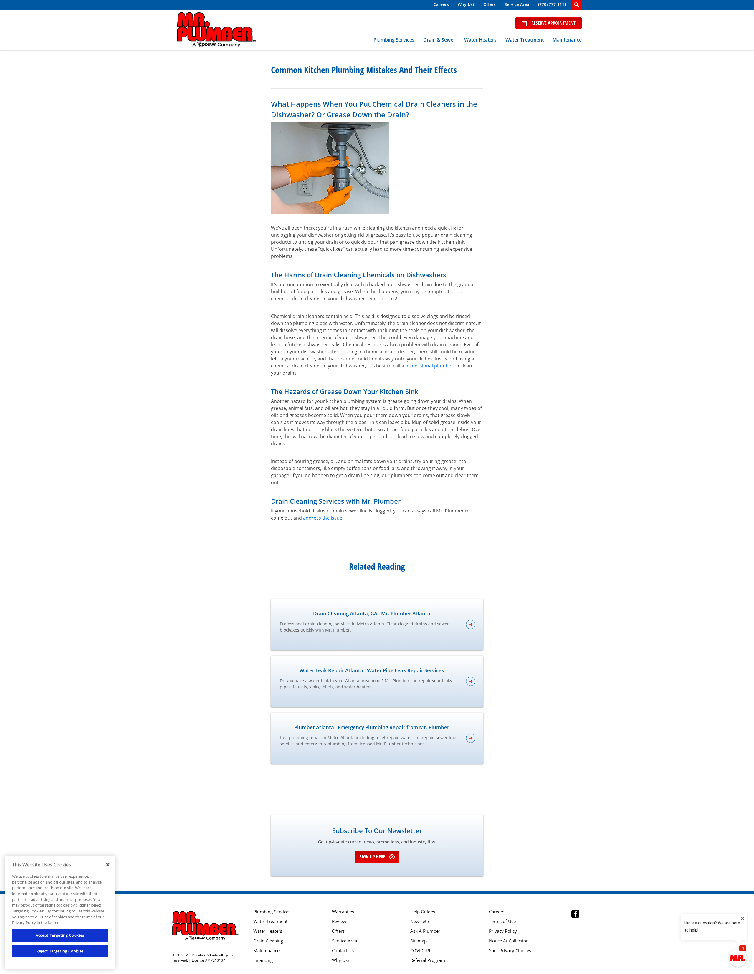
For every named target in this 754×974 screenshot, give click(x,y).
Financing (263, 960)
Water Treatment (524, 40)
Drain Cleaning (268, 940)
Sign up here (372, 856)
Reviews (340, 921)
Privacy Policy (503, 931)
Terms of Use (502, 921)
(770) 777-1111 (552, 4)
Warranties (343, 911)
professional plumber (429, 365)
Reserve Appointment (553, 23)
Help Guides (422, 911)
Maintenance (567, 40)
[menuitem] (441, 5)
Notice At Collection (509, 940)
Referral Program (427, 960)
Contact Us (343, 950)
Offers (489, 4)
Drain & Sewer (439, 40)
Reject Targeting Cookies (60, 951)
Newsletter (421, 921)
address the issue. (323, 518)
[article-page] (470, 624)
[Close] (107, 864)
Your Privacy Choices (510, 950)
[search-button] (577, 5)
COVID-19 (420, 950)
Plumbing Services (393, 40)
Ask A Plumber (425, 931)
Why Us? (466, 4)
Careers (441, 4)
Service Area (517, 4)
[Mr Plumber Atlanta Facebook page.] (575, 914)
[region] (60, 912)
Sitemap (418, 940)
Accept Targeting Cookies (60, 935)
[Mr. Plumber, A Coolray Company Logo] (216, 30)
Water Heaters (480, 40)
